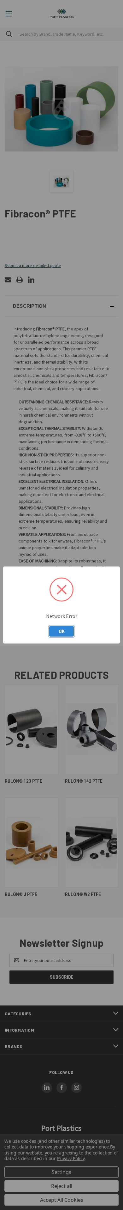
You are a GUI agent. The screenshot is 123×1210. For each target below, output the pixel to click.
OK (62, 631)
